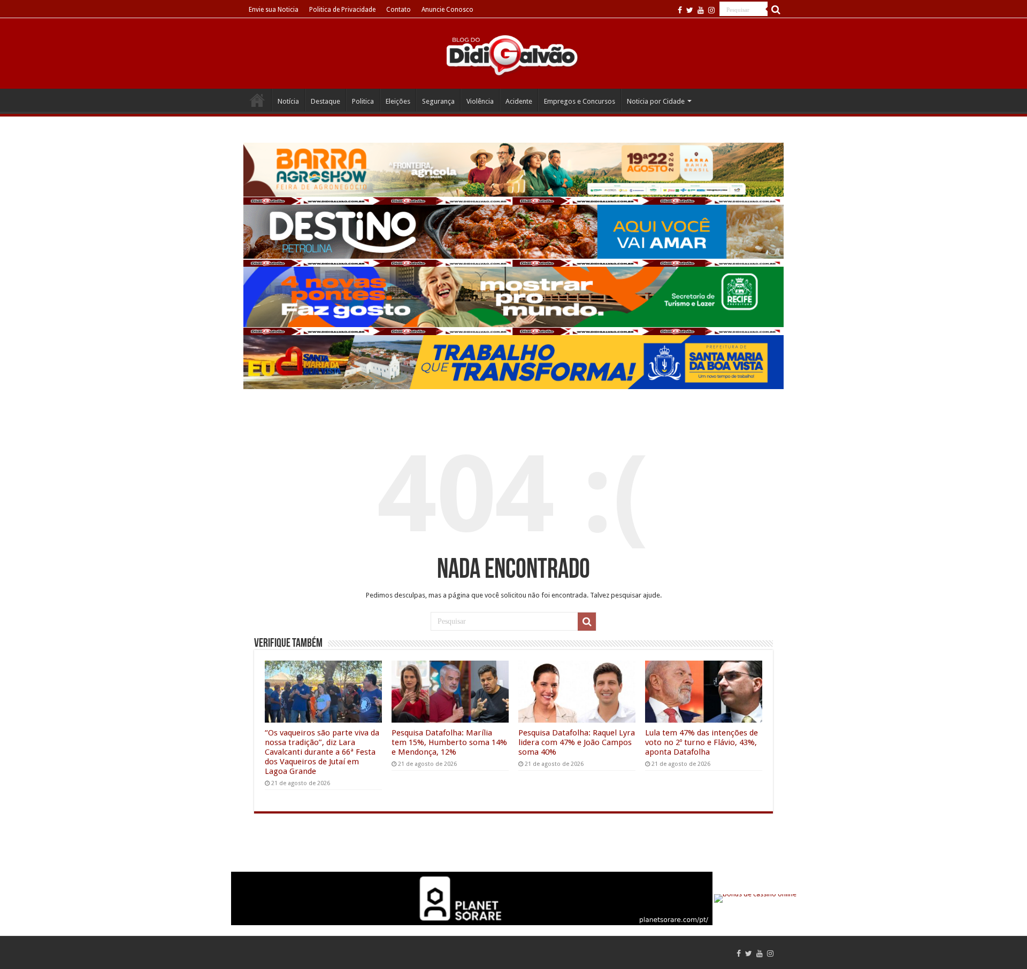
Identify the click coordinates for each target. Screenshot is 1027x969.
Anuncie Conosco (447, 9)
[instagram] (711, 10)
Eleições (398, 101)
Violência (480, 101)
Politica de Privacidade (342, 9)
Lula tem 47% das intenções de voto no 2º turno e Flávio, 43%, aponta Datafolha (701, 742)
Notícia (288, 101)
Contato (398, 9)
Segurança (438, 101)
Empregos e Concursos (579, 101)
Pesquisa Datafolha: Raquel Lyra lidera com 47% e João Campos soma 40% (576, 742)
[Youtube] (700, 10)
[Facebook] (680, 10)
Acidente (518, 101)
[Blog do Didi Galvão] (513, 54)
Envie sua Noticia (273, 9)
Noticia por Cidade (656, 101)
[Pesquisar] (776, 10)
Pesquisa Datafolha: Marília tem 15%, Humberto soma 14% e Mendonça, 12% (449, 742)
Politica (363, 101)
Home (257, 100)
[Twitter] (689, 10)
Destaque (325, 101)
